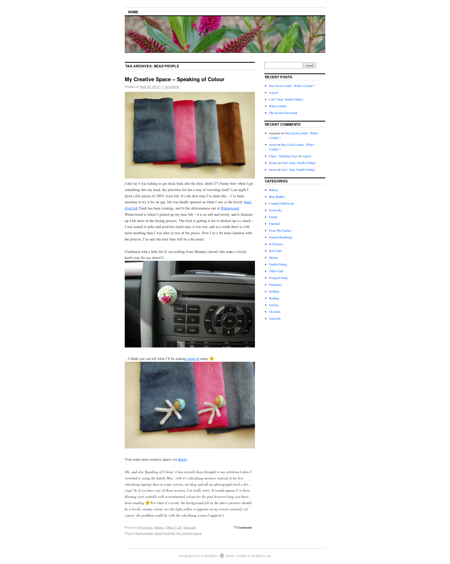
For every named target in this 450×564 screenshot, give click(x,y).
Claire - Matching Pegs (283, 156)
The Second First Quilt (283, 113)
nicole (272, 144)
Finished (274, 223)
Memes (159, 527)
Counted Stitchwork (281, 203)
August (273, 92)
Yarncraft (189, 527)
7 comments (170, 86)
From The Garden (280, 230)
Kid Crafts (275, 251)
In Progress (276, 244)
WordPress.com (261, 556)
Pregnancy (275, 284)
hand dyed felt (165, 533)
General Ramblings (281, 237)
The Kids (274, 311)
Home (133, 11)
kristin (273, 163)
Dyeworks (146, 527)
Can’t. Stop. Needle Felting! (286, 99)
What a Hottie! (278, 106)
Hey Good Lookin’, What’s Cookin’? (292, 86)
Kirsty (182, 459)
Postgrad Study (278, 278)
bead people (144, 533)
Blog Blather (277, 196)
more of (193, 358)
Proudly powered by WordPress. (198, 556)
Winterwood (230, 208)
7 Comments (243, 527)
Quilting (274, 291)
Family (273, 217)
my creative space (189, 533)
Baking (273, 190)
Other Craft (174, 527)
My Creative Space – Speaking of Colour (174, 79)
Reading (274, 298)
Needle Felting (278, 264)
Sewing (273, 305)
